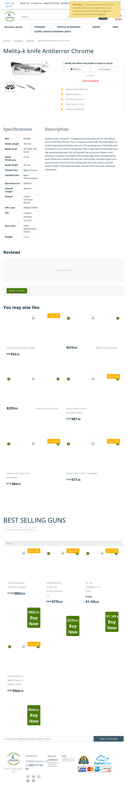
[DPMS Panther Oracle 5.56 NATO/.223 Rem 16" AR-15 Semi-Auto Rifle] (63, 553)
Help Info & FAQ (51, 3)
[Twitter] (33, 776)
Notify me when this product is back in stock (89, 63)
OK (103, 14)
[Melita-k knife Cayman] (93, 318)
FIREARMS (39, 26)
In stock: (90, 75)
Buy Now (33, 618)
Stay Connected (108, 738)
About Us (24, 3)
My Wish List (67, 3)
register (9, 6)
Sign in (8, 3)
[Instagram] (33, 781)
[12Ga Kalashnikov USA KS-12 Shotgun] (24, 553)
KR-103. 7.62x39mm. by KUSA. (92, 587)
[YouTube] (28, 781)
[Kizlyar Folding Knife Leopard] (33, 318)
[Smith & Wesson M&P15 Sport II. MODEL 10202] (24, 646)
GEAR (115, 26)
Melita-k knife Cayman (107, 347)
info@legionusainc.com (36, 760)
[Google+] (39, 776)
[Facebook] (28, 776)
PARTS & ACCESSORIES (68, 26)
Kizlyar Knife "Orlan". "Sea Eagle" (82, 473)
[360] (10, 87)
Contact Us (36, 3)
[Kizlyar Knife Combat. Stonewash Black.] (93, 379)
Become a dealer (14, 26)
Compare (106, 69)
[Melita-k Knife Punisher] (33, 379)
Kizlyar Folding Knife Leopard (21, 347)
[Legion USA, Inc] (10, 16)
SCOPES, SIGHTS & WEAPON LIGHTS (52, 31)
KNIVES (96, 26)
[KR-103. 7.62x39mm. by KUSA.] (102, 553)
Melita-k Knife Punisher (47, 408)
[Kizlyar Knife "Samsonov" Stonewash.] (33, 443)
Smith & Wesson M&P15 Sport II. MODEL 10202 (15, 680)
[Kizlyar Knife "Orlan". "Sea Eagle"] (93, 443)
